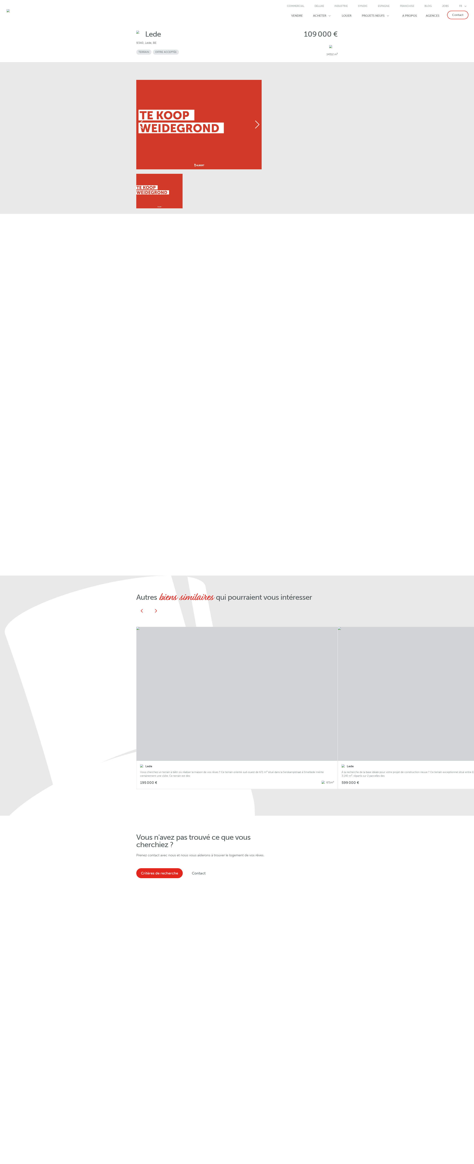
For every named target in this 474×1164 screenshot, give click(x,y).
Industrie (341, 6)
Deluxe (319, 6)
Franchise (407, 6)
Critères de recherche (159, 873)
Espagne (384, 6)
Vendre (297, 15)
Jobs (445, 6)
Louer (346, 15)
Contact (457, 15)
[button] (237, 708)
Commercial (295, 6)
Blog (428, 6)
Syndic (363, 6)
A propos (409, 15)
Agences (432, 15)
